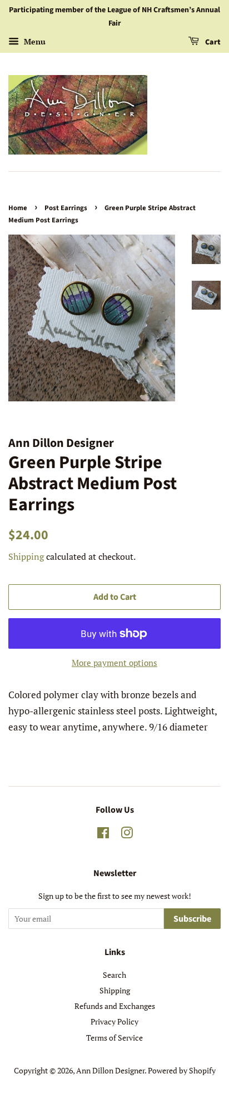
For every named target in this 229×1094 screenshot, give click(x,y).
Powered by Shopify (182, 1070)
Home (17, 208)
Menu (34, 41)
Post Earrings (65, 208)
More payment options (114, 662)
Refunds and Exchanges (114, 1006)
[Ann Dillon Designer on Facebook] (103, 834)
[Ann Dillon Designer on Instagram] (127, 834)
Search (114, 974)
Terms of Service (114, 1037)
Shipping (26, 556)
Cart (212, 42)
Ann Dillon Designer (110, 1070)
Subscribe (192, 919)
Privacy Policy (114, 1021)
